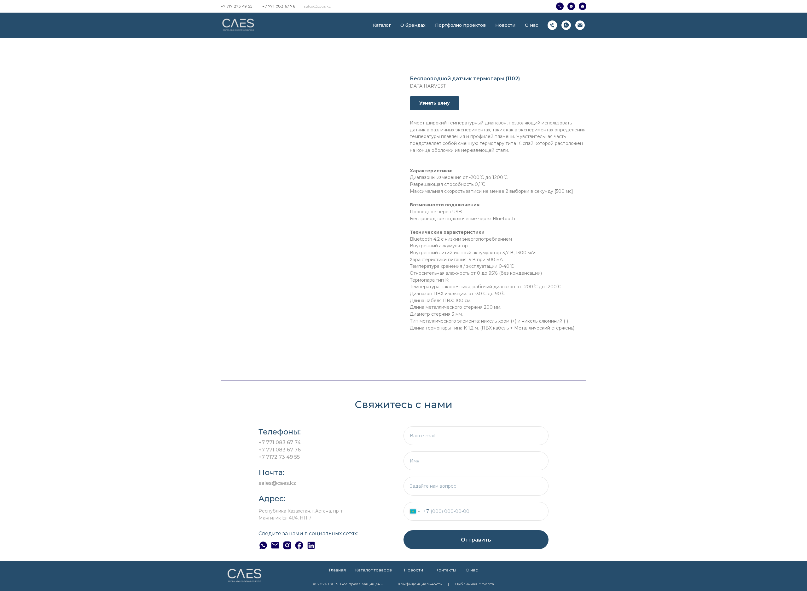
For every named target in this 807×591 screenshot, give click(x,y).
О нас (531, 25)
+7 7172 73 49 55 (279, 457)
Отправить (476, 540)
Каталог (382, 25)
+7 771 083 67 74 (279, 442)
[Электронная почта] (580, 25)
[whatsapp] (566, 25)
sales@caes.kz (317, 6)
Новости (505, 25)
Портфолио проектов (460, 25)
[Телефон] (552, 25)
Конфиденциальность (420, 584)
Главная (337, 569)
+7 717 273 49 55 (236, 6)
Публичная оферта (474, 584)
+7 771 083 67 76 (278, 6)
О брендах (413, 25)
